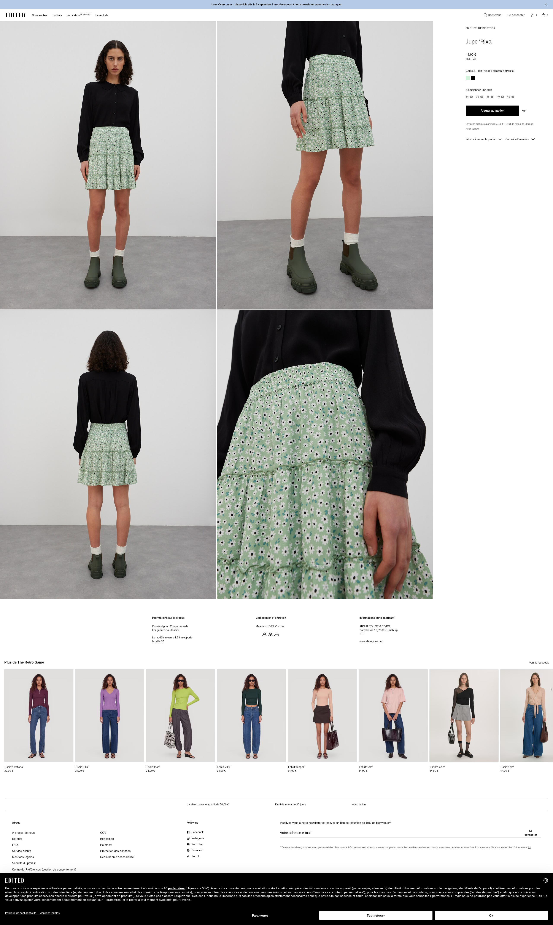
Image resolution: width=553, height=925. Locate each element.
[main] (276, 629)
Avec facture (472, 129)
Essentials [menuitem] (101, 15)
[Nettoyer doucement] (282, 634)
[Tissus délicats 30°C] (258, 634)
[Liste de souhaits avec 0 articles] (532, 15)
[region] (173, 629)
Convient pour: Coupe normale (170, 626)
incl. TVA (471, 58)
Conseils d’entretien (517, 139)
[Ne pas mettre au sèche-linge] (270, 634)
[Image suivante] (551, 689)
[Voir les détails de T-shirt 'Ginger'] (322, 715)
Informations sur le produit (481, 139)
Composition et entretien (271, 618)
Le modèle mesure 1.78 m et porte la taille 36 (172, 639)
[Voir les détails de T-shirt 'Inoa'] (180, 715)
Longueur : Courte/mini (165, 630)
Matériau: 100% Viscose (270, 626)
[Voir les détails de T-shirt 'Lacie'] (464, 715)
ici (529, 847)
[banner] (276, 4)
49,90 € (471, 54)
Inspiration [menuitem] (79, 15)
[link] (16, 823)
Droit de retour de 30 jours (519, 124)
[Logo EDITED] (15, 15)
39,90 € (8, 770)
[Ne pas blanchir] (264, 634)
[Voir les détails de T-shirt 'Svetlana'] (38, 715)
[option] (468, 78)
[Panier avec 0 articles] (543, 15)
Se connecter (515, 15)
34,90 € (79, 770)
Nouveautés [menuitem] (39, 15)
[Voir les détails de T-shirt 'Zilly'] (251, 715)
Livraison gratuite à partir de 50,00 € (484, 124)
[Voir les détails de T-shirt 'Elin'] (109, 715)
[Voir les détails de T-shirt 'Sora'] (393, 715)
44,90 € (363, 770)
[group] (410, 834)
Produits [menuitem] (57, 15)
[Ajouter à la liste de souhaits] (524, 111)
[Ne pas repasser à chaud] (276, 634)
